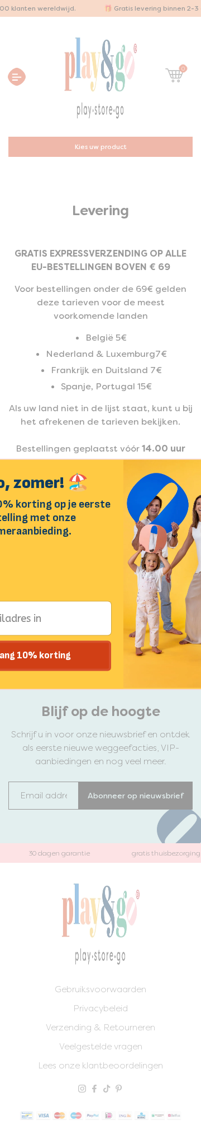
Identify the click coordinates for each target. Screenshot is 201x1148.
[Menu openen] (16, 77)
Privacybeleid (100, 1008)
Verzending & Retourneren (100, 1027)
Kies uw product (101, 146)
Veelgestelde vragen (100, 1046)
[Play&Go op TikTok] (107, 1089)
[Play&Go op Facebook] (94, 1089)
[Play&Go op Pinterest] (119, 1089)
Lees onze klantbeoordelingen (100, 1065)
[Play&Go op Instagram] (82, 1089)
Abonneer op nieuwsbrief (136, 796)
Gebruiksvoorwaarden (100, 989)
